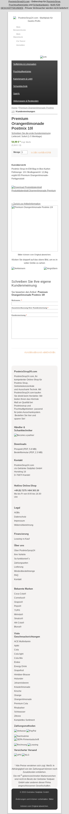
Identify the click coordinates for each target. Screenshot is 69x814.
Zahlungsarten (21, 563)
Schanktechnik (20, 86)
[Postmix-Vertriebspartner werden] (24, 435)
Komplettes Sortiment (24, 720)
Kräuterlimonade (22, 687)
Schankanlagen (41, 5)
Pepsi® (17, 606)
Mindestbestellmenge (24, 571)
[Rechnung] (20, 745)
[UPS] (17, 755)
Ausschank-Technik (27, 389)
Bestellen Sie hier (23, 415)
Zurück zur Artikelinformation (26, 204)
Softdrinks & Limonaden (24, 64)
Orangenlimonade (23, 699)
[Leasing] (33, 745)
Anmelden (20, 45)
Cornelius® (19, 598)
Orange (17, 695)
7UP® (17, 610)
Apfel (16, 645)
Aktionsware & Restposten (26, 101)
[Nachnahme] (21, 736)
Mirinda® (18, 614)
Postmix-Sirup (21, 383)
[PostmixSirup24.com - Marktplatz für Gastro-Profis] (34, 19)
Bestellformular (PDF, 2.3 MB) (28, 452)
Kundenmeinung (18, 315)
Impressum (19, 521)
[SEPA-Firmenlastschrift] (26, 739)
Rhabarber (19, 708)
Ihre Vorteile (20, 554)
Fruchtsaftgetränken (24, 409)
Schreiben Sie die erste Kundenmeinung (31, 133)
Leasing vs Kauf (22, 539)
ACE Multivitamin (22, 641)
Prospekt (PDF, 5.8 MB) (25, 449)
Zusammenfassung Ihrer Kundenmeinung (29, 308)
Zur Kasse (20, 41)
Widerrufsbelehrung (23, 525)
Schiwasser (19, 712)
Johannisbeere (21, 683)
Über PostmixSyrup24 (24, 550)
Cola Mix (18, 658)
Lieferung (18, 567)
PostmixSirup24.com (19, 1)
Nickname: (16, 300)
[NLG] (25, 755)
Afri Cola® (19, 622)
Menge (16, 152)
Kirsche (17, 691)
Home (14, 108)
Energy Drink (20, 666)
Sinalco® (18, 618)
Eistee (17, 662)
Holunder (18, 678)
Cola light (18, 654)
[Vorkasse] (20, 731)
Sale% (16, 93)
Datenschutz (20, 517)
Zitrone (17, 716)
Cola (16, 649)
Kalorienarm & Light (22, 79)
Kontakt (17, 579)
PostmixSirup (53, 1)
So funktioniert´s (22, 558)
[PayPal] (31, 731)
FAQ (16, 575)
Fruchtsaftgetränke (19, 5)
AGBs (17, 512)
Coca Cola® (20, 594)
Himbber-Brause (22, 674)
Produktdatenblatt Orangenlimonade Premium (34, 190)
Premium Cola (21, 703)
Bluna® (17, 626)
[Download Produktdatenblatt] (27, 187)
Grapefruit (19, 670)
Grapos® (18, 602)
